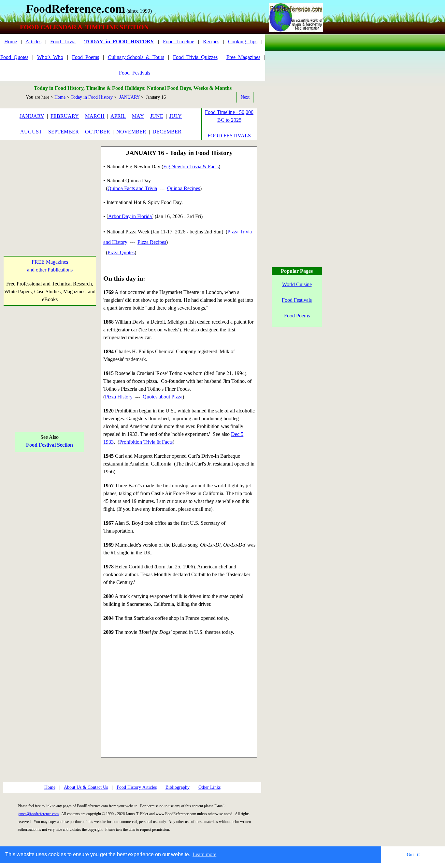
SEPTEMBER (63, 131)
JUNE (156, 116)
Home (10, 41)
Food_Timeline (178, 41)
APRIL (118, 116)
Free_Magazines (243, 57)
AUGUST (31, 131)
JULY (175, 116)
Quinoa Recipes (183, 188)
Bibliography (177, 787)
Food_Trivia (63, 41)
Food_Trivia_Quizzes (195, 57)
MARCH (95, 116)
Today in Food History (92, 97)
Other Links (209, 787)
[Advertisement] (49, 187)
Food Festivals (297, 300)
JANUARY (129, 97)
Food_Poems (85, 57)
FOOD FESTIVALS (229, 135)
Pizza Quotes (121, 252)
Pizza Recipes (151, 242)
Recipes (211, 41)
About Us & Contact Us (86, 787)
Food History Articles (137, 787)
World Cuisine (297, 284)
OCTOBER (97, 131)
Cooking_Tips (242, 41)
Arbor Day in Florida (130, 216)
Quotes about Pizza (162, 396)
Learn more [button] (204, 854)
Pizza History (119, 396)
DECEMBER (166, 131)
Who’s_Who (50, 57)
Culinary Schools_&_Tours (136, 57)
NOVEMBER (131, 131)
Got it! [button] (413, 854)
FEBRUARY (64, 116)
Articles (33, 41)
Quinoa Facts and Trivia (132, 188)
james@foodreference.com (38, 814)
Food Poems (297, 315)
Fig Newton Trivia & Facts (191, 166)
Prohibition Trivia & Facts (146, 442)
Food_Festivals (134, 73)
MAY (138, 116)
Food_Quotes (14, 57)
